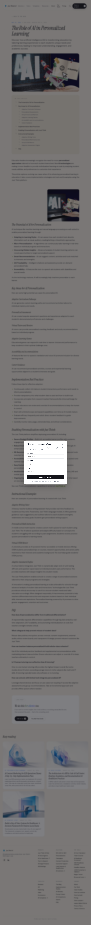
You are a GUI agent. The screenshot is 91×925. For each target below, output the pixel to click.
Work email (30, 460)
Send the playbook (45, 477)
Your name (30, 453)
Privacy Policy (55, 481)
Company (29, 468)
